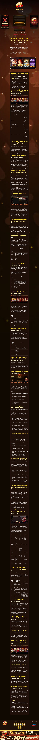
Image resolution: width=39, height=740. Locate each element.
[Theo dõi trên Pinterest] (20, 724)
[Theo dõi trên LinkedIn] (22, 724)
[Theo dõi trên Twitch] (20, 727)
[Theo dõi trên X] (16, 724)
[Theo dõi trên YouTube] (24, 724)
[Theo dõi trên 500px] (18, 727)
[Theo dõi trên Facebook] (14, 724)
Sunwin (12, 78)
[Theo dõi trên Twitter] (18, 724)
